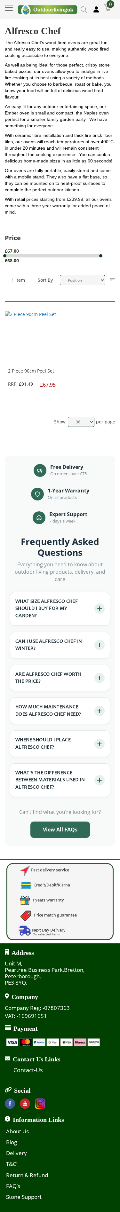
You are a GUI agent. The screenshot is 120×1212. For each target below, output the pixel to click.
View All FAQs (60, 829)
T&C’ (11, 1164)
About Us (17, 1131)
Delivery (16, 1153)
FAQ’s (13, 1186)
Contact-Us (28, 1070)
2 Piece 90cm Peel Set (31, 371)
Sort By (45, 280)
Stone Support (24, 1196)
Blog (11, 1142)
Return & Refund (27, 1175)
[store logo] (48, 7)
